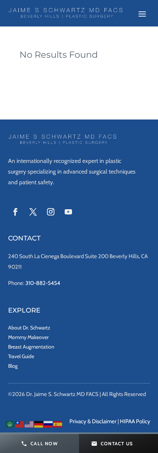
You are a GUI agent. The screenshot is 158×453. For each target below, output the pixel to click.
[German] (39, 424)
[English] (29, 424)
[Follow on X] (33, 211)
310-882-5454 (42, 283)
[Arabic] (10, 424)
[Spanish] (58, 424)
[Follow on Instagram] (50, 211)
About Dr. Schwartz (29, 327)
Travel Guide (21, 356)
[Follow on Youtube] (68, 211)
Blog (13, 366)
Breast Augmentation (31, 346)
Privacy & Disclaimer (92, 421)
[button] (39, 443)
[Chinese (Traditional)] (20, 424)
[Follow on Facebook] (15, 211)
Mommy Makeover (28, 337)
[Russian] (48, 424)
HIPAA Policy (135, 421)
